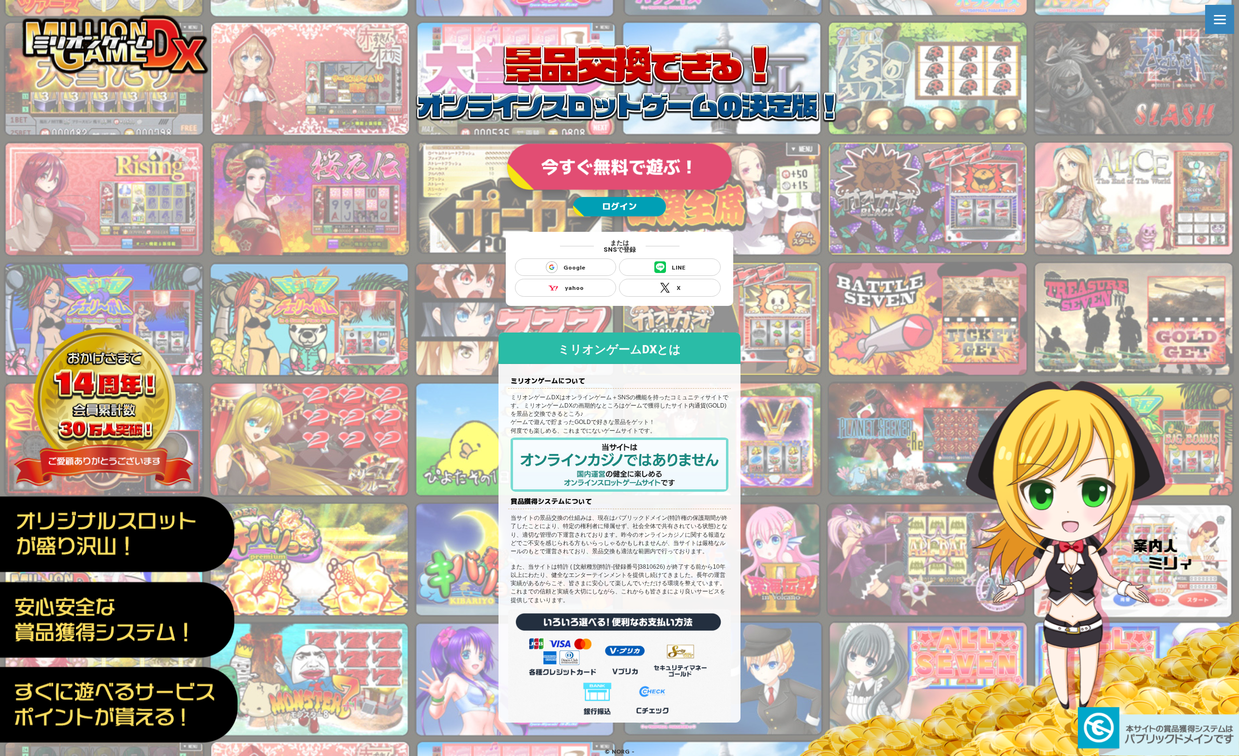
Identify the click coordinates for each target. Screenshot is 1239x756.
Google (574, 267)
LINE (678, 267)
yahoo (574, 288)
